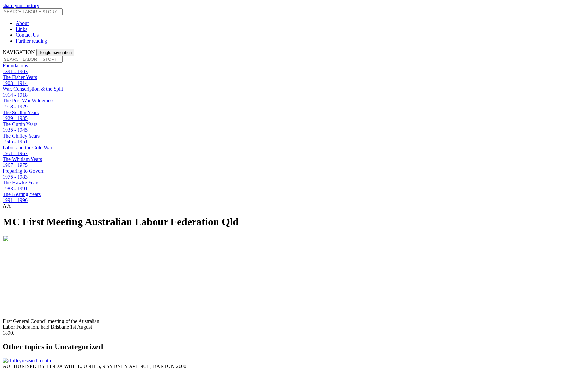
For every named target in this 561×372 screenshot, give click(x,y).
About (22, 23)
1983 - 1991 (15, 188)
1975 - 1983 (15, 176)
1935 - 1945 (15, 130)
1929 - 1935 (15, 118)
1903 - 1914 (15, 83)
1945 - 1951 (15, 141)
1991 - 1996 (15, 200)
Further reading (31, 41)
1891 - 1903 (15, 71)
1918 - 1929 (15, 106)
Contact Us (27, 35)
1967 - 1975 (15, 165)
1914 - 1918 (15, 95)
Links (21, 29)
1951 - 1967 (15, 153)
